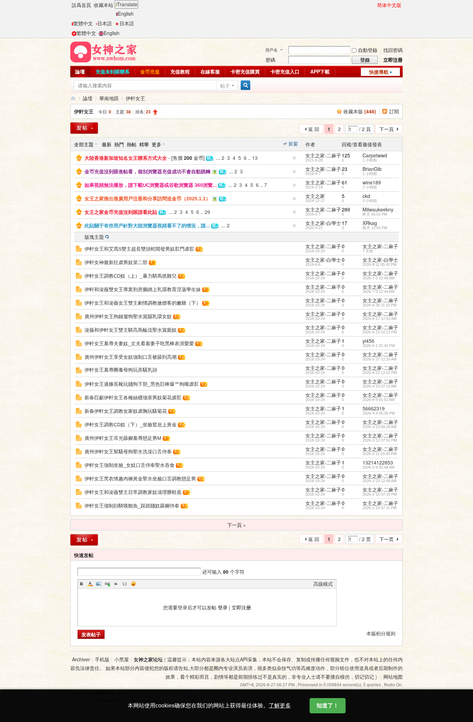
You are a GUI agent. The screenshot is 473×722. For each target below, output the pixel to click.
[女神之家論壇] (103, 51)
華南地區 (109, 98)
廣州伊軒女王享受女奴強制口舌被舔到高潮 (130, 357)
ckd (366, 195)
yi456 (368, 340)
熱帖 (131, 144)
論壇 (80, 71)
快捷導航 (379, 71)
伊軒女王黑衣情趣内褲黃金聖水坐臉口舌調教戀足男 (140, 478)
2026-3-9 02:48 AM (378, 467)
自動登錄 (367, 49)
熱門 (119, 144)
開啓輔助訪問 (374, 5)
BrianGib (372, 168)
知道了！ (327, 705)
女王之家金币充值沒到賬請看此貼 (120, 212)
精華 (144, 144)
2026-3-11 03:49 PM (379, 454)
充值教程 (180, 71)
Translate (127, 4)
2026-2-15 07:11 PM (379, 508)
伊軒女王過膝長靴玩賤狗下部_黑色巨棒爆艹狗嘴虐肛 (141, 384)
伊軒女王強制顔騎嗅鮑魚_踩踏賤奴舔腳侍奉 (131, 505)
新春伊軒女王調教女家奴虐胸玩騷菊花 (125, 411)
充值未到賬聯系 (113, 71)
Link (107, 583)
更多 (156, 144)
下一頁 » (236, 524)
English (126, 13)
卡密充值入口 (285, 71)
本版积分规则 (380, 633)
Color (90, 583)
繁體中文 (83, 23)
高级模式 (323, 583)
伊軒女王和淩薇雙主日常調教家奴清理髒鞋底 (132, 492)
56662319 (374, 408)
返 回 (313, 128)
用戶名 (271, 50)
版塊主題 (94, 236)
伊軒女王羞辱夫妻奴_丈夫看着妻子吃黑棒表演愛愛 (139, 343)
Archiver (81, 659)
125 (346, 155)
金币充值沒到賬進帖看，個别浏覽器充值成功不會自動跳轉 (147, 171)
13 (255, 157)
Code (124, 583)
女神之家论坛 (148, 659)
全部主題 (83, 144)
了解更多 (280, 705)
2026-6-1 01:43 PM (379, 345)
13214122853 (378, 462)
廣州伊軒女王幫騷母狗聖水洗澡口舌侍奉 (128, 451)
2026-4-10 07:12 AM (379, 386)
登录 (222, 607)
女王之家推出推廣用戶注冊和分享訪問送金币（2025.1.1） (147, 198)
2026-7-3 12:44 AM (378, 291)
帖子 (225, 85)
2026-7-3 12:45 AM (378, 278)
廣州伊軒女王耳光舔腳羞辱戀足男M (122, 438)
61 (344, 182)
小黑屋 (121, 659)
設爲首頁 (81, 4)
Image (98, 583)
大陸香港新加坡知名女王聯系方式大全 (125, 158)
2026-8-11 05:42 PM (379, 264)
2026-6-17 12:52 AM (379, 318)
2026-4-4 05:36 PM (379, 413)
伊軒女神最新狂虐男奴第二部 (116, 262)
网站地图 (393, 676)
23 (344, 168)
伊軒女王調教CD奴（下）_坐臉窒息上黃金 (130, 424)
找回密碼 (393, 49)
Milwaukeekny (378, 209)
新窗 (293, 143)
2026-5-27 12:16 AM (379, 359)
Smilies (133, 583)
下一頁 (386, 128)
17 (344, 222)
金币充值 (150, 71)
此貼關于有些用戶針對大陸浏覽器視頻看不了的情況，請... (147, 225)
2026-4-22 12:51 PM (380, 373)
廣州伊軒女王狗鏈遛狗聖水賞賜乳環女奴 (128, 316)
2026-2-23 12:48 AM (379, 481)
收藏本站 (103, 4)
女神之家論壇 (73, 98)
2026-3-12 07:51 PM (380, 440)
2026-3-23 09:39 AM (379, 427)
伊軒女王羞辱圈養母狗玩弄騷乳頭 (120, 370)
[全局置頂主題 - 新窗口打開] (79, 157)
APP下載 (320, 71)
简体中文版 (389, 4)
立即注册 (241, 607)
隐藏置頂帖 (294, 158)
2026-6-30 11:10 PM (379, 305)
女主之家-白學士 (323, 222)
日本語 (104, 23)
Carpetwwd (375, 155)
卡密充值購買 (245, 71)
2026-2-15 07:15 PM (380, 494)
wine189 (372, 182)
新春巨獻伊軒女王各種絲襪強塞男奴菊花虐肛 (132, 397)
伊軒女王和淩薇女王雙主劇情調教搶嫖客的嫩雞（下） (142, 303)
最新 (106, 144)
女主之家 (315, 195)
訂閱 (394, 111)
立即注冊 (393, 59)
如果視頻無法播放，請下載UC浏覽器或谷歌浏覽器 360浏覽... (150, 185)
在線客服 (210, 71)
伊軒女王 (135, 98)
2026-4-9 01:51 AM (378, 400)
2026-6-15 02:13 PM (380, 332)
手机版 (102, 659)
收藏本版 (359, 111)
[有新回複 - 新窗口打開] (79, 247)
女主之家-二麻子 (323, 155)
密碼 (270, 59)
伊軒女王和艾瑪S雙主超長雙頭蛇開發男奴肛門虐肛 (139, 249)
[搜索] (244, 85)
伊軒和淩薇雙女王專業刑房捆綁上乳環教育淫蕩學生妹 (142, 289)
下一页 (386, 539)
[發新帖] (84, 128)
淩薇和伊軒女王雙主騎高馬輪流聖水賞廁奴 (130, 330)
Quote (116, 583)
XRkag (370, 222)
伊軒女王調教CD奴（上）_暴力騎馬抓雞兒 (130, 276)
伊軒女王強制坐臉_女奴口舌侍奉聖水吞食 (129, 465)
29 (207, 211)
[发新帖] (84, 540)
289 (346, 209)
